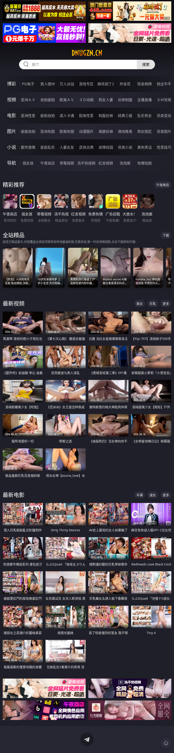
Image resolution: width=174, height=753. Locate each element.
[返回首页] (165, 743)
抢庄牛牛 (164, 83)
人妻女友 (67, 147)
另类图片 (164, 131)
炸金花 (125, 83)
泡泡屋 (125, 163)
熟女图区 (144, 131)
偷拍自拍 (47, 115)
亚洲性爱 (28, 115)
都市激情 (28, 147)
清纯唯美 (125, 131)
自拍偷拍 (47, 99)
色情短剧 (144, 163)
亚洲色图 (47, 131)
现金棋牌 (144, 83)
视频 (11, 100)
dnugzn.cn (87, 52)
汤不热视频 (86, 163)
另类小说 (125, 147)
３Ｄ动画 (86, 99)
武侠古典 (86, 147)
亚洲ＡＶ (28, 99)
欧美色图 (67, 131)
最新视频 (13, 303)
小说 (11, 147)
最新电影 (13, 494)
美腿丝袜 (106, 131)
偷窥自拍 (28, 131)
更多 (166, 303)
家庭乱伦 (47, 147)
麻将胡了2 (105, 83)
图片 (11, 131)
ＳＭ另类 (164, 99)
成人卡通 (67, 115)
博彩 (11, 84)
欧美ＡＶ (67, 99)
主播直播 (144, 99)
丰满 (139, 495)
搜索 (146, 64)
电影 (11, 115)
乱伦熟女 (144, 115)
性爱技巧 (164, 147)
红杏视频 (106, 163)
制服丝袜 (106, 115)
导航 (11, 163)
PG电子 (28, 83)
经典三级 (125, 115)
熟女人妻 (106, 99)
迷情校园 (106, 147)
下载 (166, 235)
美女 (139, 303)
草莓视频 (67, 163)
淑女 (153, 495)
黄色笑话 (144, 147)
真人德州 (47, 83)
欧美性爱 (86, 115)
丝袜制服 (125, 99)
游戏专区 (86, 83)
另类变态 (164, 115)
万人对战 (67, 83)
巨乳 (153, 303)
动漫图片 (86, 131)
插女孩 (28, 163)
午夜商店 (47, 163)
